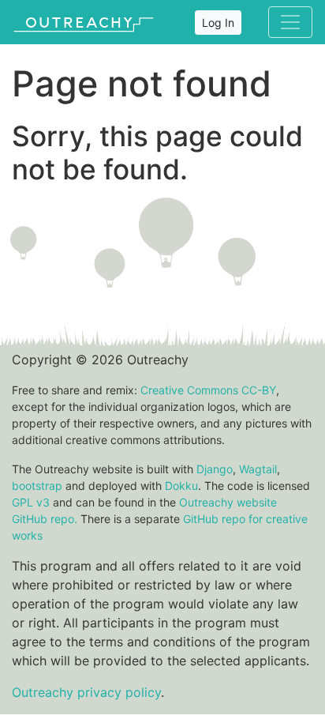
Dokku (181, 485)
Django (214, 469)
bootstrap (37, 485)
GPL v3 (31, 502)
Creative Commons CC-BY (208, 390)
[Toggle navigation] (290, 22)
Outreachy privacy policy (86, 692)
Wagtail (258, 469)
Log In (218, 22)
